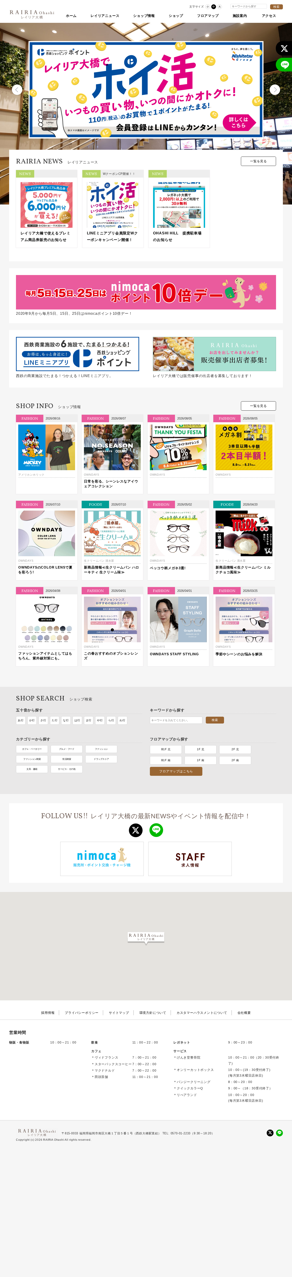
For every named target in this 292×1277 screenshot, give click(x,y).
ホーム (71, 16)
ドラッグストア (101, 759)
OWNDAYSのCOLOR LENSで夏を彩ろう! (45, 569)
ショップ (176, 16)
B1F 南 (166, 760)
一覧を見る (258, 161)
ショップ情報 (144, 16)
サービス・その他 (66, 769)
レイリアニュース (105, 16)
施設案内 (240, 16)
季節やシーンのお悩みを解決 (239, 654)
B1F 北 (166, 749)
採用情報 (48, 1013)
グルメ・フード (66, 749)
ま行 (89, 720)
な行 (66, 720)
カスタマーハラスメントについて (202, 1013)
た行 (55, 720)
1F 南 (200, 760)
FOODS (95, 504)
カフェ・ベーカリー (32, 749)
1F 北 (200, 749)
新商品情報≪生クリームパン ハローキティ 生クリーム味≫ (111, 569)
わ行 (122, 720)
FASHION (29, 418)
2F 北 (235, 749)
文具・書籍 (31, 769)
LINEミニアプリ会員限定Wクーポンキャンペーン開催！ (112, 236)
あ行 (21, 720)
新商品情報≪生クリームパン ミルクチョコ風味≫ (243, 569)
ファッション (101, 749)
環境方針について (152, 1013)
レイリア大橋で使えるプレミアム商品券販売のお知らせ (45, 236)
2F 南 (235, 760)
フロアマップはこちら (176, 771)
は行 (77, 720)
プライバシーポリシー (82, 1013)
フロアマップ (208, 16)
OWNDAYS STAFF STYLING (174, 654)
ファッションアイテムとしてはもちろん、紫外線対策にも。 (45, 655)
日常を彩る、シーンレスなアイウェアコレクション (111, 483)
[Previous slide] (17, 90)
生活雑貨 (66, 759)
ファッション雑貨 (32, 759)
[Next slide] (275, 90)
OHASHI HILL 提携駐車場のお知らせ (177, 236)
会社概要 (244, 1013)
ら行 (111, 720)
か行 (32, 720)
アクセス (269, 16)
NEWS (25, 173)
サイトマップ (119, 1013)
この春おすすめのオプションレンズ (111, 655)
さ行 (43, 720)
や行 (100, 720)
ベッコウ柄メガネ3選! (168, 568)
